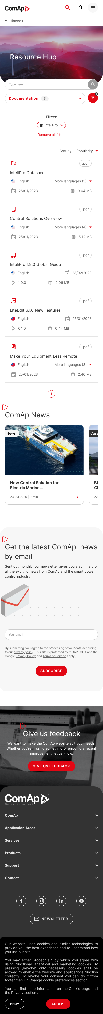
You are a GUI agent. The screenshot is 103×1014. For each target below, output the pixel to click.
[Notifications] (81, 8)
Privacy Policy (26, 656)
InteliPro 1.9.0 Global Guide (35, 264)
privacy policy (24, 652)
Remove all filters (52, 134)
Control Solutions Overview (36, 218)
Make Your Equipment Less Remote (43, 356)
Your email (16, 634)
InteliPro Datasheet (28, 172)
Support (17, 20)
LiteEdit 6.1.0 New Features (35, 310)
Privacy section (24, 992)
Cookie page (79, 988)
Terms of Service (54, 656)
